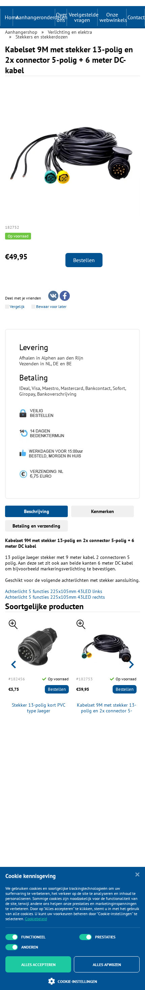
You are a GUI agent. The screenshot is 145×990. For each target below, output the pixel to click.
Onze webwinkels (112, 17)
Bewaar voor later (51, 306)
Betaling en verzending (36, 526)
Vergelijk (17, 306)
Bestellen (84, 260)
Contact (135, 17)
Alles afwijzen (107, 964)
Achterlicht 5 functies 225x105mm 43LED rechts (55, 597)
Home (12, 17)
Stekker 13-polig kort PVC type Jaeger (38, 708)
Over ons (61, 17)
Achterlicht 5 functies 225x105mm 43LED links (53, 591)
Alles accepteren (38, 964)
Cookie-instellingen (77, 981)
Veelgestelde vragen (83, 17)
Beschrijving (36, 511)
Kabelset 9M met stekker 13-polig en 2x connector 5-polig (106, 708)
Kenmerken (102, 511)
